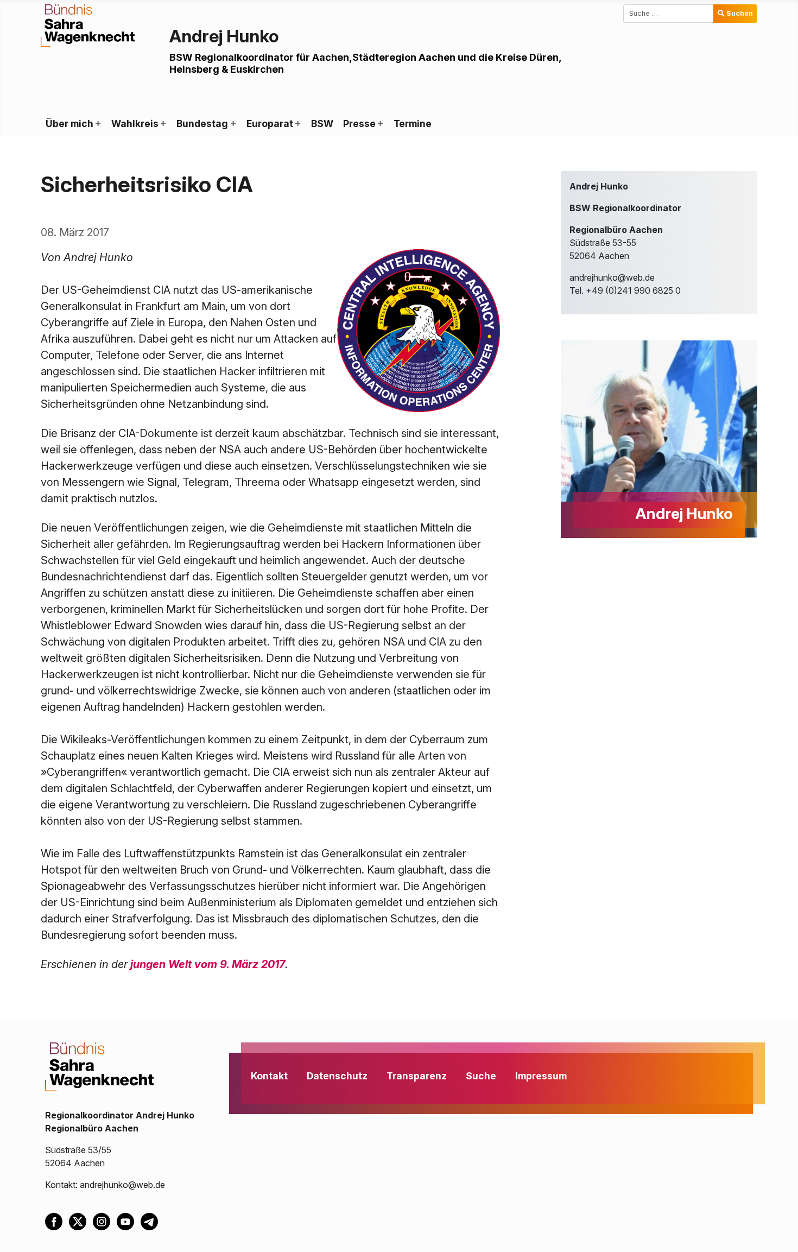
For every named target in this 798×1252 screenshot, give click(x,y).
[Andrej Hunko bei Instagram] (105, 1221)
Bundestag (202, 123)
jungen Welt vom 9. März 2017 (207, 964)
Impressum (541, 1076)
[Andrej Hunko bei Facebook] (57, 1221)
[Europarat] (297, 124)
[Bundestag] (232, 124)
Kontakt (269, 1076)
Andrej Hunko (224, 36)
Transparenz (417, 1076)
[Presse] (380, 124)
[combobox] (668, 13)
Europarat (269, 123)
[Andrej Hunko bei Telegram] (151, 1221)
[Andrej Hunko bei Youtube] (129, 1221)
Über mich (69, 123)
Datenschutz (337, 1076)
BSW (322, 123)
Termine (413, 123)
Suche (481, 1076)
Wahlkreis (135, 123)
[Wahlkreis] (163, 124)
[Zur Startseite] (88, 24)
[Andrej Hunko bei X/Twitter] (81, 1221)
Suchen (739, 13)
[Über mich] (97, 124)
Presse (359, 123)
